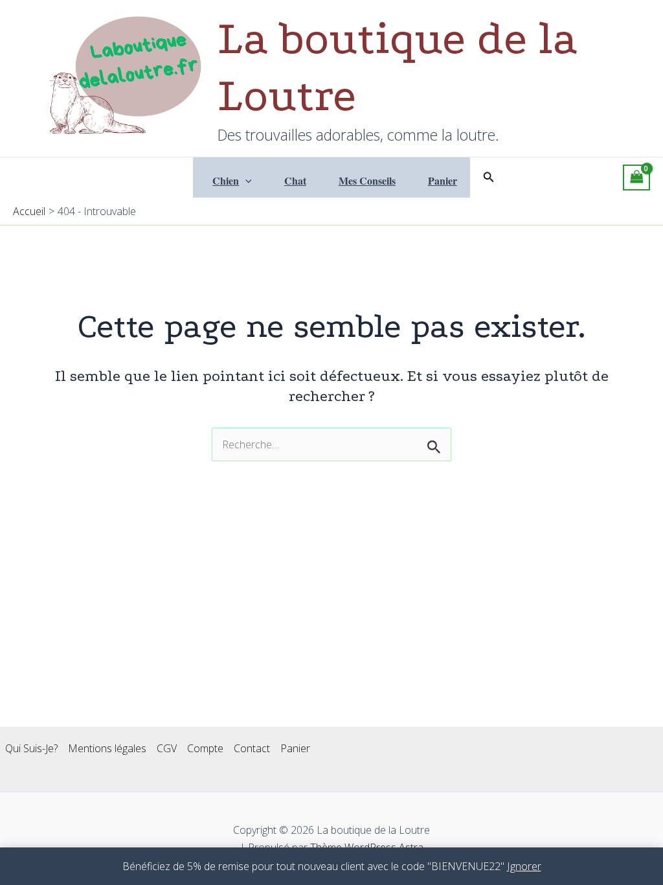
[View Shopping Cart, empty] (636, 177)
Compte (205, 748)
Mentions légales (107, 748)
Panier (442, 180)
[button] (245, 180)
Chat (295, 180)
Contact (252, 748)
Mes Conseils (367, 180)
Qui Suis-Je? (31, 748)
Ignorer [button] (524, 866)
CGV (167, 748)
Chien (225, 180)
